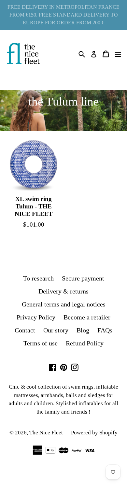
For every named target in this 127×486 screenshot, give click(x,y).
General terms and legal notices (64, 304)
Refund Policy (85, 343)
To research (38, 278)
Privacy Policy (36, 317)
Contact (25, 330)
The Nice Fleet (46, 433)
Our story (55, 330)
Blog (83, 330)
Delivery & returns (63, 291)
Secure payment (83, 278)
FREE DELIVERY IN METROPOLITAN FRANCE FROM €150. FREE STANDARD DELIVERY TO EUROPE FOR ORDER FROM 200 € (63, 14)
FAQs (104, 330)
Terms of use (40, 343)
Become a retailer (87, 317)
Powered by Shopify (94, 433)
